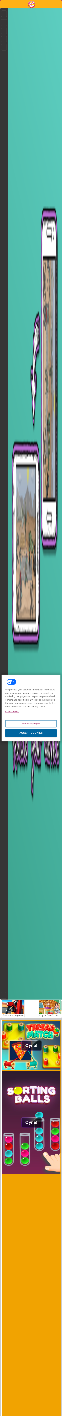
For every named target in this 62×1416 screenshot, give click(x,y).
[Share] (4, 22)
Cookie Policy (12, 711)
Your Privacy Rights (31, 724)
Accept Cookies (31, 733)
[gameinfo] (4, 47)
